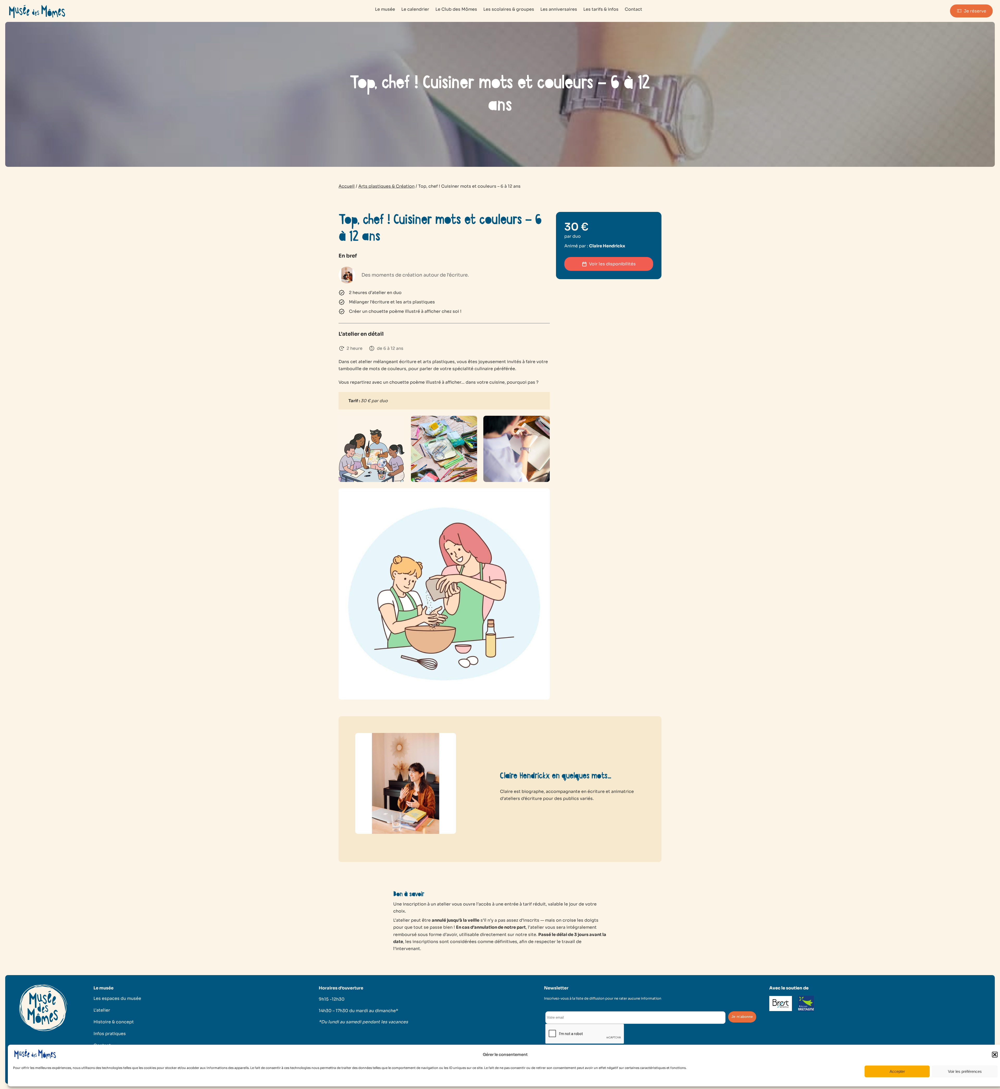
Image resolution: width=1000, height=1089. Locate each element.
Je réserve (975, 11)
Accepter (897, 1071)
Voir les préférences (965, 1071)
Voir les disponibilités (612, 264)
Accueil (347, 186)
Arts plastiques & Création (386, 186)
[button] (994, 1054)
